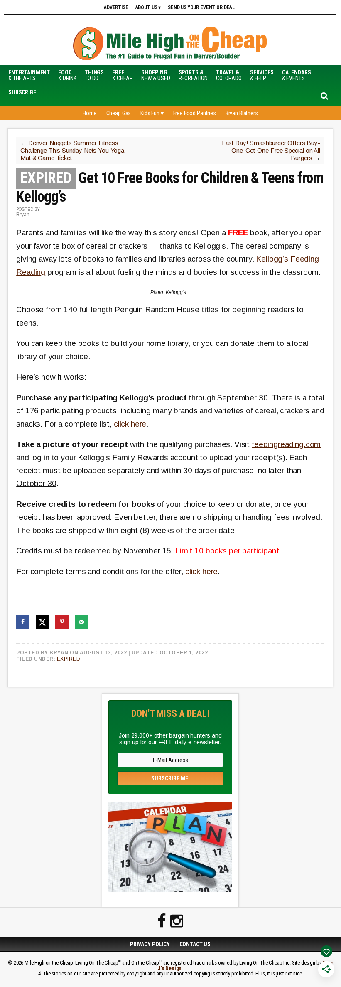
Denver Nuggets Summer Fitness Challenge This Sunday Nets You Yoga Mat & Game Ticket (72, 150)
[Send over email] (81, 622)
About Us (146, 7)
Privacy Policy (150, 944)
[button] (22, 92)
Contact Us (195, 944)
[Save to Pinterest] (62, 622)
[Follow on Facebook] (161, 921)
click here (130, 423)
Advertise (116, 7)
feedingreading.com (286, 444)
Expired (69, 659)
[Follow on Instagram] (176, 921)
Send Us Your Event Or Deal (201, 7)
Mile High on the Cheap (170, 44)
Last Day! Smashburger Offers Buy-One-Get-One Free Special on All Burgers (271, 150)
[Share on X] (42, 622)
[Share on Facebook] (22, 622)
